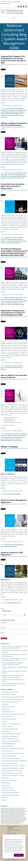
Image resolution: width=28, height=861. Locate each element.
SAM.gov (9, 585)
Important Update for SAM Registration (12, 553)
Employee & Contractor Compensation (13, 297)
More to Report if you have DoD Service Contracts (14, 376)
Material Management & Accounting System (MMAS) (14, 760)
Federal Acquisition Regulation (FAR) (9, 113)
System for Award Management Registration (14, 501)
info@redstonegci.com (5, 3)
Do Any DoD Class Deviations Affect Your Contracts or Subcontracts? (12, 186)
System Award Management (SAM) (13, 176)
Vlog (4, 800)
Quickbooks (5, 778)
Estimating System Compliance (9, 728)
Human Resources (7, 751)
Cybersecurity (18, 242)
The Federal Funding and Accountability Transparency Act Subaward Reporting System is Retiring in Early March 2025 (14, 252)
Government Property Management (10, 741)
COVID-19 (5, 704)
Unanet (4, 797)
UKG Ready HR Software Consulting (10, 795)
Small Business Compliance (9, 790)
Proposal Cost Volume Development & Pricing (13, 775)
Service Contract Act (7, 787)
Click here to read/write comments (15, 105)
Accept (18, 855)
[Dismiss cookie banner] (23, 837)
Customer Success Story (8, 706)
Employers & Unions (7, 726)
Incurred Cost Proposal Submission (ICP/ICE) (13, 753)
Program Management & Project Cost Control (12, 773)
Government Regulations (19, 112)
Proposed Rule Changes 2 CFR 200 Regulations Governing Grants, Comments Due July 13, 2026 (13, 59)
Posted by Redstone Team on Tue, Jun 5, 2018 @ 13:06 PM (14, 556)
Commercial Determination (8, 694)
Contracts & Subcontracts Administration (13, 108)
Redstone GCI (6, 782)
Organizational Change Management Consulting (13, 768)
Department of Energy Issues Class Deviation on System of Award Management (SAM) (13, 312)
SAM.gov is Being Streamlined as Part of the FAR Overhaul (14, 124)
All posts (3, 608)
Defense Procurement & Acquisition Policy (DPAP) (13, 714)
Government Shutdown (7, 746)
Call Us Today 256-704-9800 (14, 1)
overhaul (24, 154)
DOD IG (4, 721)
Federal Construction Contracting (9, 736)
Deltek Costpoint (6, 716)
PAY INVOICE (4, 1)
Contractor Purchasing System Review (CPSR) (11, 110)
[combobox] (13, 615)
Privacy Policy (17, 852)
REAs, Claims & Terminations (9, 780)
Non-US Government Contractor (9, 763)
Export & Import (6, 731)
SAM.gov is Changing (9, 446)
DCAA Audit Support (10, 438)
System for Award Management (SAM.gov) (10, 161)
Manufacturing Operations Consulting (11, 758)
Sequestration (5, 785)
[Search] (25, 615)
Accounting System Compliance (11, 433)
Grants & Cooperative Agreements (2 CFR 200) (13, 748)
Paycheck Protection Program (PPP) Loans (12, 770)
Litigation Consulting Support (9, 755)
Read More (3, 102)
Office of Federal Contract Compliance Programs (13, 765)
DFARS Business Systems (9, 719)
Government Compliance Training (8, 437)
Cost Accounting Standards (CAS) (14, 241)
